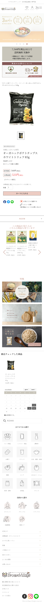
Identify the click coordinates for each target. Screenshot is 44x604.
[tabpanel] (22, 25)
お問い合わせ (6, 564)
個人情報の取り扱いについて (11, 582)
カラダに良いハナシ (8, 541)
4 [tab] (27, 44)
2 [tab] (20, 44)
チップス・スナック (18, 83)
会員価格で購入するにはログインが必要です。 (17, 184)
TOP (3, 83)
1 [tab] (16, 44)
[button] (4, 252)
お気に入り (5, 589)
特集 (3, 545)
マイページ (5, 592)
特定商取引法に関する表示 (10, 585)
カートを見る (6, 596)
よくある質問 (6, 559)
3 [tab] (23, 44)
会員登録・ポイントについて (11, 536)
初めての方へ (6, 555)
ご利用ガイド (6, 550)
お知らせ (5, 531)
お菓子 (8, 83)
